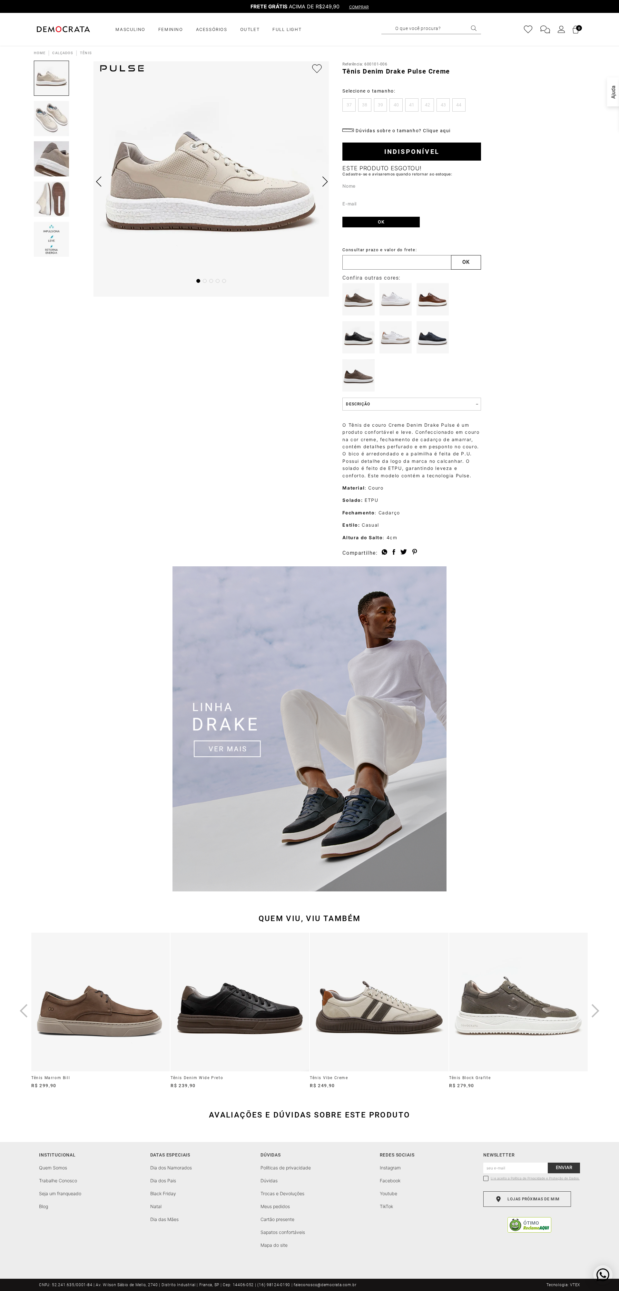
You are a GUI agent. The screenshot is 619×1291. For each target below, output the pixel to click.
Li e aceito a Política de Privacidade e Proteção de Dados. (535, 1178)
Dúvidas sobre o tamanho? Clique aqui (403, 130)
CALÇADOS (62, 53)
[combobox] (436, 29)
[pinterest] (414, 552)
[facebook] (393, 552)
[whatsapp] (384, 552)
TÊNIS (86, 53)
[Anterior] (24, 1011)
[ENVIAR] (381, 222)
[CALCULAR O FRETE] (466, 262)
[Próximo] (595, 1011)
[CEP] (396, 259)
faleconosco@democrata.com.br (325, 1285)
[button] (349, 105)
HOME (39, 53)
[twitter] (403, 552)
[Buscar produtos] (474, 28)
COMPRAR (359, 7)
